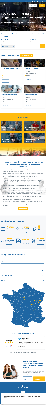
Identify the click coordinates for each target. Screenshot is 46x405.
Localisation (33, 39)
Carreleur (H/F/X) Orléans (31, 94)
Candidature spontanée (38, 378)
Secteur (4, 44)
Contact (42, 5)
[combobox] (37, 41)
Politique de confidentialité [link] (29, 400)
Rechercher (5, 39)
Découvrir (5, 81)
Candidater (33, 5)
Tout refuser (13, 400)
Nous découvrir (23, 208)
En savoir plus (5, 129)
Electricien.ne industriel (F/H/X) (32, 68)
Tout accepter (6, 400)
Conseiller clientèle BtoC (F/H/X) (9, 94)
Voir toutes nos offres (26, 55)
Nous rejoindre (42, 1)
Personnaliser (20, 400)
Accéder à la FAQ (27, 378)
